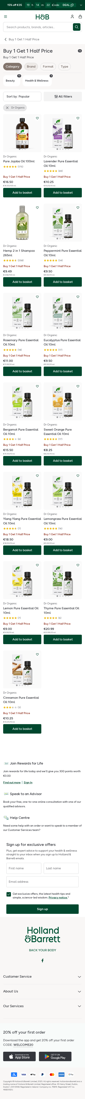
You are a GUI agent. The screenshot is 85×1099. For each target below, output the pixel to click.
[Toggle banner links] (81, 5)
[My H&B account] (72, 16)
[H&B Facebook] (42, 960)
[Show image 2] (22, 149)
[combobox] (38, 27)
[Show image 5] (68, 149)
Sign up (42, 909)
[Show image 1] (19, 149)
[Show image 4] (65, 149)
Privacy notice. (58, 897)
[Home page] (42, 16)
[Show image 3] (25, 149)
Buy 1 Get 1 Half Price (24, 39)
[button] (22, 96)
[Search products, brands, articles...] (77, 27)
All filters (65, 96)
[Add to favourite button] (37, 118)
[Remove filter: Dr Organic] (7, 107)
